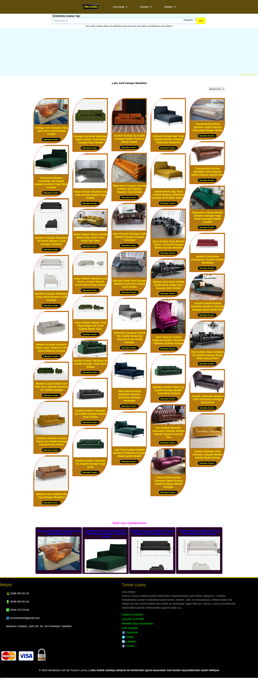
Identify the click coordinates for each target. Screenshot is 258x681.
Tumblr (129, 645)
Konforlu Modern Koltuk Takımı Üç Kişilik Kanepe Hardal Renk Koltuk (51, 441)
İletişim (168, 6)
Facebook (131, 632)
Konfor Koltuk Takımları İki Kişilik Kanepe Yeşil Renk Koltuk (90, 363)
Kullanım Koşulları (132, 614)
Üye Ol (244, 74)
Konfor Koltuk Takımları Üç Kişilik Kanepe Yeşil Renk (90, 463)
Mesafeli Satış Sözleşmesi (137, 623)
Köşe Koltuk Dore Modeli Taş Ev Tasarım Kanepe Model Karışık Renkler (168, 244)
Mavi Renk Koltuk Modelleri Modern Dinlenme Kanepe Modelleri (129, 396)
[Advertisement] (129, 51)
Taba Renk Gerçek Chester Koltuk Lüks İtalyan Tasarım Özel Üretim (130, 188)
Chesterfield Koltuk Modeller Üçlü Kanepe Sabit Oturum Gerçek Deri (207, 171)
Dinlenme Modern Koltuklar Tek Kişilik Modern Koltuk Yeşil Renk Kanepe (51, 182)
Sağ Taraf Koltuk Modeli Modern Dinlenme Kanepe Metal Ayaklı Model (129, 453)
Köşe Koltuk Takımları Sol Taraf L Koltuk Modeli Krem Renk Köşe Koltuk (90, 281)
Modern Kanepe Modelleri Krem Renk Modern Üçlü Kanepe (51, 297)
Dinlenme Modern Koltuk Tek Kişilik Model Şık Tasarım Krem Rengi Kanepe (129, 337)
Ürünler (144, 6)
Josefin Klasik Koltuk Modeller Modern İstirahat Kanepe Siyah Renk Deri (207, 306)
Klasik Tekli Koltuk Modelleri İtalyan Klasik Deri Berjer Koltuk (199, 532)
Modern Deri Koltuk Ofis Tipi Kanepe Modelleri (51, 496)
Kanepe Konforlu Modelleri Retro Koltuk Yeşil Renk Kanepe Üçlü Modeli (90, 139)
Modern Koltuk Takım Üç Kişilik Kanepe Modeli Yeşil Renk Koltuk (168, 390)
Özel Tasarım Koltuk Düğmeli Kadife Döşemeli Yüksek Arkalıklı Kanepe (168, 340)
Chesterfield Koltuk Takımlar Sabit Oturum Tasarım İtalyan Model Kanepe (168, 482)
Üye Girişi (251, 74)
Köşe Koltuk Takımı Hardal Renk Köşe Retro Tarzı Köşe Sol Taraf (91, 237)
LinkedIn (130, 641)
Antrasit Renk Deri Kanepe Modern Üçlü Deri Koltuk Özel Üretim (129, 283)
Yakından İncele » (51, 139)
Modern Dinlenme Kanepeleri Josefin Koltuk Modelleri (207, 259)
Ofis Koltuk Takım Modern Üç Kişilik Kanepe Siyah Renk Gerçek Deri (207, 355)
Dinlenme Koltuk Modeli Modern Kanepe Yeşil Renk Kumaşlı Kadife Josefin (207, 217)
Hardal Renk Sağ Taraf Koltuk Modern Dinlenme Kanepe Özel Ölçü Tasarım (168, 194)
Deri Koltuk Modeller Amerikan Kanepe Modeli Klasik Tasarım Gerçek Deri (169, 432)
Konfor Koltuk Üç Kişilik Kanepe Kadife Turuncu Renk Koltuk (129, 138)
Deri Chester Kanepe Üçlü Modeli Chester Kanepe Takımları (129, 237)
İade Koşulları (130, 628)
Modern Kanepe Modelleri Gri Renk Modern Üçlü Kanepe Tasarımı (51, 241)
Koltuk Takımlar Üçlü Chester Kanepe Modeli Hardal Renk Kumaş (207, 454)
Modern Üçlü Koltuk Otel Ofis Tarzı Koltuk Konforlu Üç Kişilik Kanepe (51, 386)
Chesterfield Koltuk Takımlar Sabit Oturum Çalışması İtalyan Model (207, 127)
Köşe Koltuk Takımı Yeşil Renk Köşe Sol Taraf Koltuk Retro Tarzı (90, 325)
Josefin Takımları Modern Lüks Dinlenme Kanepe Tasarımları (207, 399)
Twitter (129, 636)
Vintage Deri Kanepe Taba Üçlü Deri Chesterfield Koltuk (51, 131)
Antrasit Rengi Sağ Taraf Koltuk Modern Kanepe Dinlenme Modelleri (168, 139)
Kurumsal (118, 6)
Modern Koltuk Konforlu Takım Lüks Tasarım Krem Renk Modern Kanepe (51, 347)
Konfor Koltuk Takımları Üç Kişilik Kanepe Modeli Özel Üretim (90, 413)
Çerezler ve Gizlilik (133, 619)
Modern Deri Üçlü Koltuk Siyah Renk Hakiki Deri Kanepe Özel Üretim (168, 285)
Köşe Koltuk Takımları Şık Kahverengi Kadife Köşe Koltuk (90, 194)
